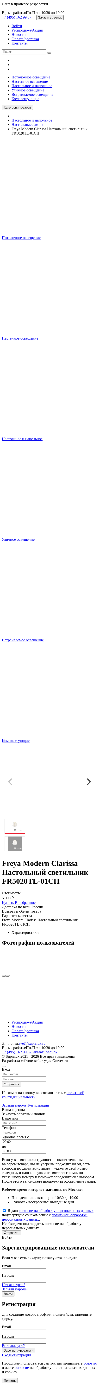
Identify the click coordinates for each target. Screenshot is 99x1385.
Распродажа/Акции (27, 30)
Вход (6, 1355)
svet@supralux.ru (32, 1043)
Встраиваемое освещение (32, 94)
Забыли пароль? (15, 1105)
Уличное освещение (28, 90)
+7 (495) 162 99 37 (16, 17)
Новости (19, 34)
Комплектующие (25, 99)
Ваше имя (10, 1118)
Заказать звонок (50, 17)
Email (6, 1266)
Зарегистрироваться (18, 1350)
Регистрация (38, 1105)
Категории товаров (17, 107)
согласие (22, 1368)
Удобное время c (15, 1137)
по (4, 1146)
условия (90, 1363)
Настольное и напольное (32, 86)
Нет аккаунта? (13, 1285)
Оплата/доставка (25, 39)
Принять (10, 1380)
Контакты (20, 43)
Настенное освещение (30, 81)
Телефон (9, 1128)
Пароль (8, 1275)
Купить (8, 903)
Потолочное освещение (31, 77)
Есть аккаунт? (13, 1346)
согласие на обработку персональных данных (56, 1211)
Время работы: (14, 13)
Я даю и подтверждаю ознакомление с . (49, 1215)
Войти (17, 26)
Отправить (11, 1084)
